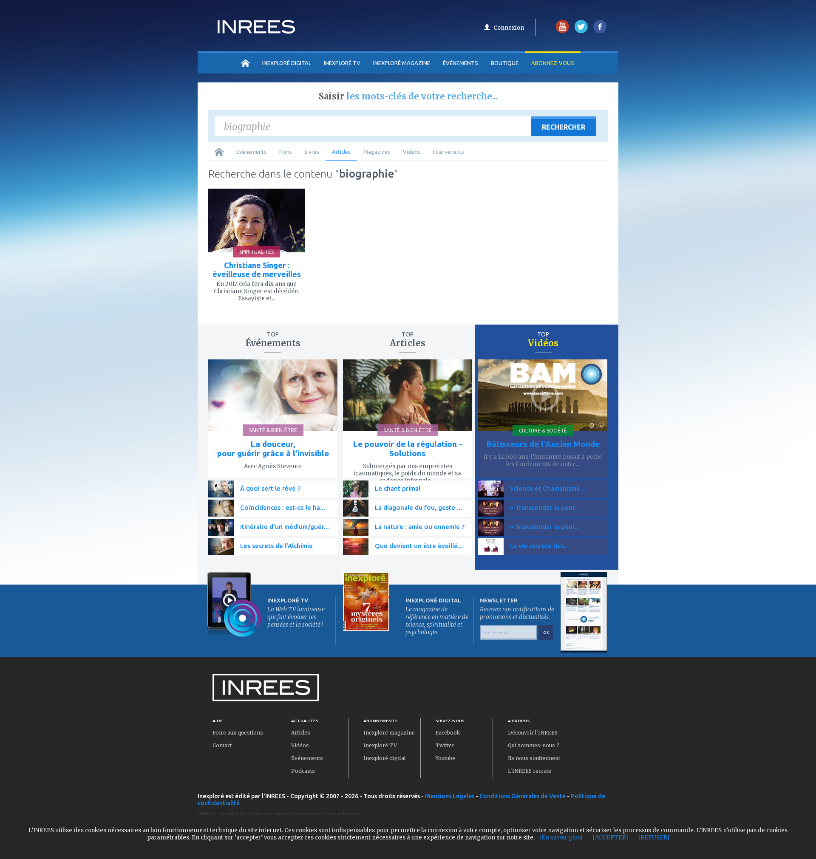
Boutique (504, 63)
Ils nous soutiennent (534, 758)
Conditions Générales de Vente (522, 796)
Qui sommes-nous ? (533, 745)
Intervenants (448, 152)
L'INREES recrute (529, 771)
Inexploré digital (384, 758)
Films (285, 152)
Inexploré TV (380, 745)
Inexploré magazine (389, 732)
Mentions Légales (449, 796)
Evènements (251, 152)
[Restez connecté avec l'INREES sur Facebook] (599, 31)
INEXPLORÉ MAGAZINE (401, 63)
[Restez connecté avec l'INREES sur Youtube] (562, 31)
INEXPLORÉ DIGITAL (286, 63)
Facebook (448, 732)
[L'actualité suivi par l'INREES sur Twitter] (581, 31)
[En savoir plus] (561, 837)
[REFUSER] (653, 837)
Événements (460, 63)
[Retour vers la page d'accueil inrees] (256, 31)
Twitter (445, 745)
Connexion (508, 27)
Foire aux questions (237, 732)
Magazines (376, 152)
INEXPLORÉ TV (342, 63)
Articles (341, 152)
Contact (222, 745)
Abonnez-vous (552, 63)
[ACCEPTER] (610, 837)
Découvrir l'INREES (533, 732)
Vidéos (411, 152)
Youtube (445, 758)
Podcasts (303, 771)
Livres (312, 152)
